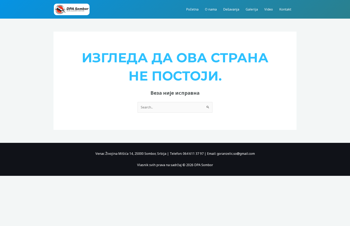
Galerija (252, 9)
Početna (192, 9)
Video (268, 9)
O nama (211, 9)
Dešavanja (231, 9)
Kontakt (285, 9)
